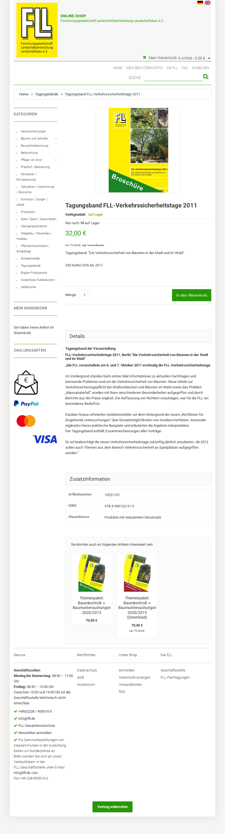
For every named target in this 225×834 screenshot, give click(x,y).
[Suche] (206, 76)
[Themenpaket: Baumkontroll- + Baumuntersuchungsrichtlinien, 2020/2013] (92, 573)
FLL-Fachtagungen (175, 677)
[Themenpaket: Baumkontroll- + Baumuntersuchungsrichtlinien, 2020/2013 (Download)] (137, 573)
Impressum (86, 684)
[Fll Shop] (37, 27)
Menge (70, 295)
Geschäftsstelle (173, 670)
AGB (80, 677)
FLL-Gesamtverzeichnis (36, 726)
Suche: (135, 77)
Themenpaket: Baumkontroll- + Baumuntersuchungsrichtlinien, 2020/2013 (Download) (144, 607)
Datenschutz (87, 670)
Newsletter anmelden (35, 733)
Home (117, 68)
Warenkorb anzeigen (134, 677)
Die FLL (172, 68)
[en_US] (207, 3)
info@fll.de (26, 718)
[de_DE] (200, 3)
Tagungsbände (46, 94)
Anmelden (200, 68)
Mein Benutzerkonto (144, 68)
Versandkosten (95, 245)
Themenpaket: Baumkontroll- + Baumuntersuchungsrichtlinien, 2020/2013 (99, 605)
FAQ (185, 68)
